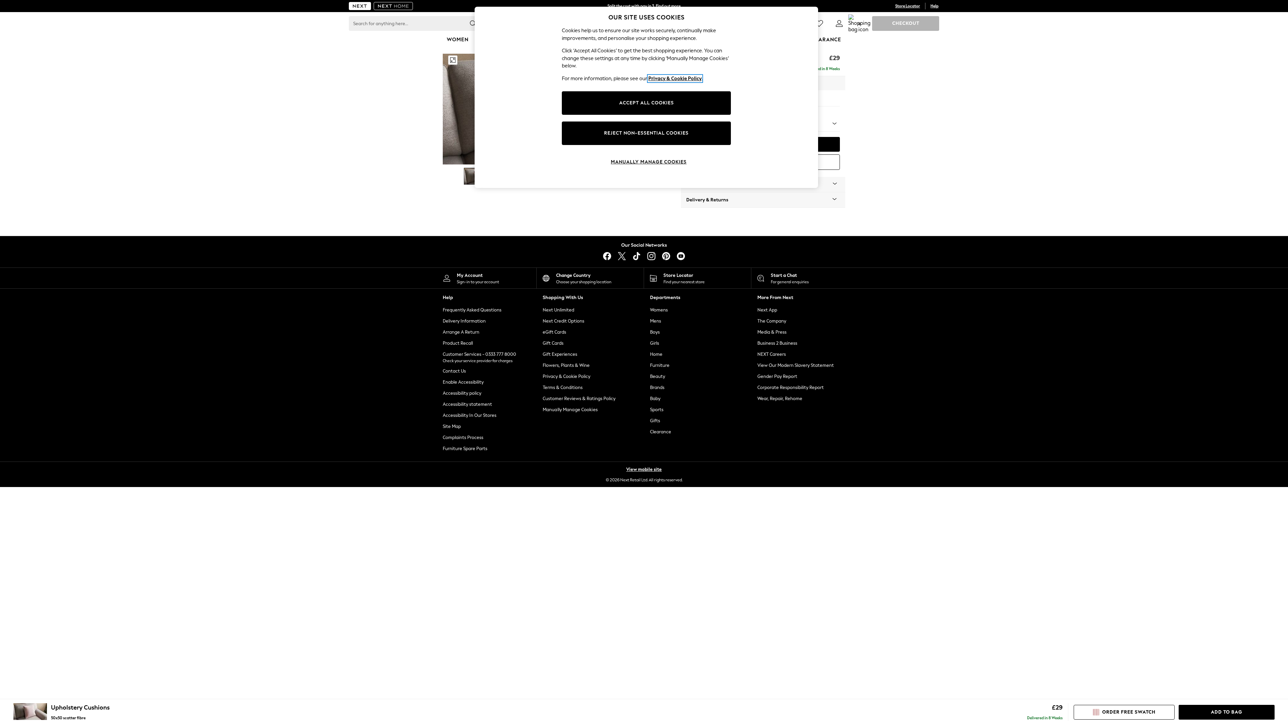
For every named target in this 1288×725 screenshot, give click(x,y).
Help (934, 6)
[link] (839, 23)
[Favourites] (819, 23)
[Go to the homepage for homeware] (393, 6)
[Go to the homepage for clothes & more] (360, 6)
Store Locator (907, 6)
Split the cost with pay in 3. (644, 6)
